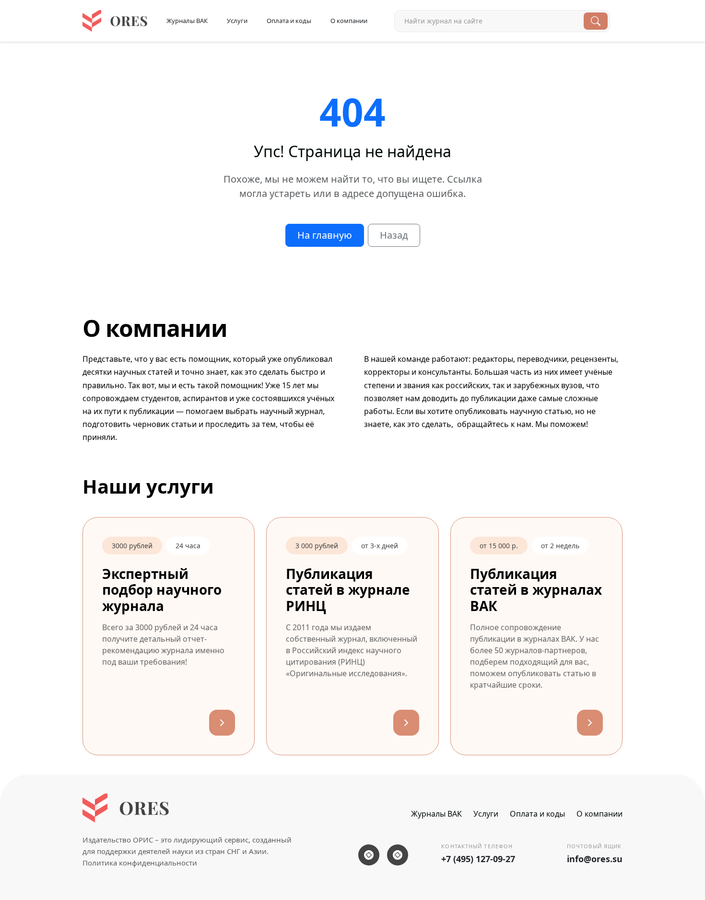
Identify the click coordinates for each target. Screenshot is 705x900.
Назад (394, 235)
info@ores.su (595, 859)
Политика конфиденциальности (139, 862)
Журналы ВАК (187, 20)
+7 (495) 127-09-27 (478, 859)
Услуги (237, 20)
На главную (324, 235)
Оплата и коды (289, 20)
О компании (348, 20)
